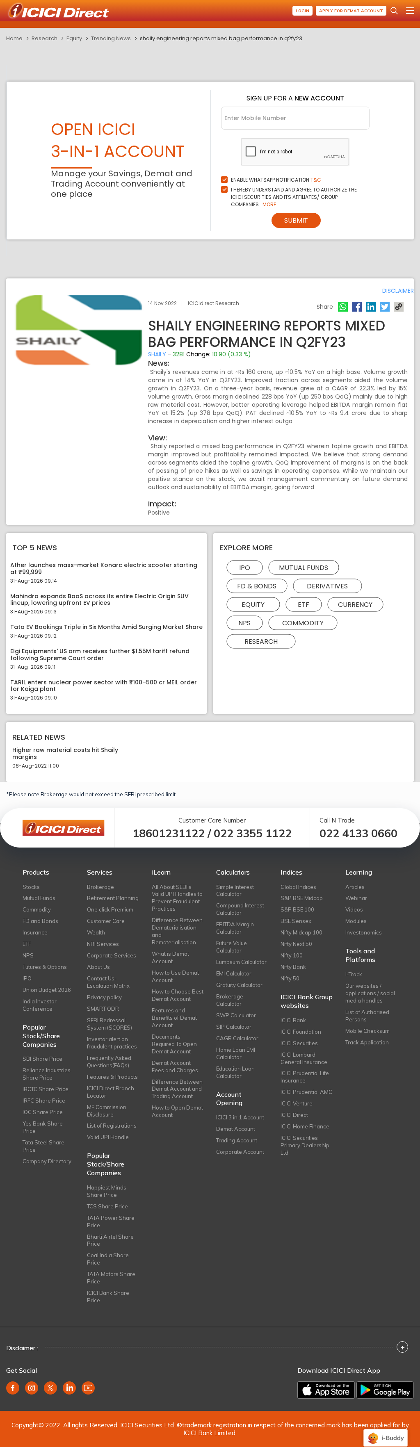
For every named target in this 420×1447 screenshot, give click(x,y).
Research (44, 38)
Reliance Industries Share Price (47, 1074)
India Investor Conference (40, 1005)
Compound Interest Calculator (240, 909)
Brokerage (100, 887)
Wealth (96, 932)
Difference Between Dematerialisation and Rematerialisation (177, 931)
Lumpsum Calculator (241, 962)
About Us (98, 967)
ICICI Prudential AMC (306, 1092)
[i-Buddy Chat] (385, 1432)
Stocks (31, 887)
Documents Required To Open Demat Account (174, 1044)
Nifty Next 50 (296, 944)
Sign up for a (295, 98)
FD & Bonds (256, 585)
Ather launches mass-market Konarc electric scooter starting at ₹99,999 (103, 569)
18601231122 (168, 833)
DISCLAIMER (398, 291)
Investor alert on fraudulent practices (112, 1043)
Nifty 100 (292, 955)
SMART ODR (103, 1008)
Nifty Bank (293, 967)
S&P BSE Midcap (302, 898)
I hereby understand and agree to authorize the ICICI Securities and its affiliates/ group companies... (294, 197)
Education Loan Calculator (235, 1072)
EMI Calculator (233, 973)
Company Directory (47, 1161)
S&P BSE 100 (297, 909)
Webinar (356, 898)
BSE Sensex (296, 921)
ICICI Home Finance (305, 1126)
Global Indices (298, 887)
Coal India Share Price (108, 1259)
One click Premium (110, 909)
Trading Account (236, 1140)
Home (14, 38)
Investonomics (363, 932)
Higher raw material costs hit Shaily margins (65, 754)
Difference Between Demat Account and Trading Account (177, 1089)
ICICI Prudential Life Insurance (305, 1077)
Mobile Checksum (367, 1031)
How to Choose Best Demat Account (177, 995)
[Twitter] (385, 307)
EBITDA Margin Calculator (235, 928)
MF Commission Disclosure (106, 1111)
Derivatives (327, 585)
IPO (244, 567)
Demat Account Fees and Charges (175, 1066)
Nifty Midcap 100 (301, 932)
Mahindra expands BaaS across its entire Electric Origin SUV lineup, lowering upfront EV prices (99, 600)
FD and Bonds (40, 921)
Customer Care (106, 921)
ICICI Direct (294, 1115)
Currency (355, 604)
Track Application (367, 1042)
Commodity (303, 622)
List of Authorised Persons (367, 1016)
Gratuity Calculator (239, 985)
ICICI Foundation (301, 1031)
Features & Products (112, 1076)
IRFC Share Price (44, 1100)
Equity (74, 38)
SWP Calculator (236, 1015)
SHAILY (157, 354)
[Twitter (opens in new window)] (50, 1388)
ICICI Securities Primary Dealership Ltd (305, 1145)
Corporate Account (240, 1151)
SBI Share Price (42, 1058)
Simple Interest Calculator (235, 891)
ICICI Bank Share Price (108, 1296)
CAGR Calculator (237, 1038)
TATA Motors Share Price (111, 1278)
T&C (315, 179)
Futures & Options (45, 967)
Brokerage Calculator (229, 1000)
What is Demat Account (170, 957)
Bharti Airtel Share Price (110, 1240)
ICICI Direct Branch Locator (110, 1092)
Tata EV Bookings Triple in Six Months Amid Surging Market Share (106, 627)
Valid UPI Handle (108, 1137)
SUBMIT (296, 220)
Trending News (111, 38)
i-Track (353, 974)
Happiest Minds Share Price (106, 1191)
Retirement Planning (113, 898)
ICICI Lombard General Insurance (304, 1058)
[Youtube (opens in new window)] (88, 1388)
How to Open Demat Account (177, 1111)
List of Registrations (112, 1125)
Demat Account (235, 1129)
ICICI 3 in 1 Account (240, 1117)
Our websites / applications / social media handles (370, 993)
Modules (356, 921)
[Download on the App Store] (326, 1390)
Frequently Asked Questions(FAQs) (109, 1062)
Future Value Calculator (231, 947)
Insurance (35, 932)
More (269, 204)
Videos (354, 909)
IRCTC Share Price (45, 1089)
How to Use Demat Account (175, 976)
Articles (355, 887)
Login (302, 11)
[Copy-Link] (399, 307)
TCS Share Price (107, 1206)
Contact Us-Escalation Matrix (108, 982)
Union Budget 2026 (47, 990)
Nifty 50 (290, 978)
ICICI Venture (297, 1103)
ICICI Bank (293, 1020)
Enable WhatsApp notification (276, 179)
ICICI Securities (299, 1043)
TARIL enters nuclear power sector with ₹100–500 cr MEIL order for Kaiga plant (103, 686)
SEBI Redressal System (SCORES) (109, 1024)
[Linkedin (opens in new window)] (69, 1388)
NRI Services (103, 944)
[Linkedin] (371, 307)
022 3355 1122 (253, 833)
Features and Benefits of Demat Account (174, 1017)
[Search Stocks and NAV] (394, 11)
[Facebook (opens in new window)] (12, 1388)
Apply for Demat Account (351, 11)
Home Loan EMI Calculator (235, 1053)
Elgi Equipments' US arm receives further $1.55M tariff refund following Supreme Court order (99, 655)
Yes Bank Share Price (43, 1127)
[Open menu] (410, 11)
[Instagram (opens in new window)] (31, 1388)
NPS (244, 622)
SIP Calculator (233, 1026)
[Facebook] (357, 307)
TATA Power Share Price (111, 1221)
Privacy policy (104, 997)
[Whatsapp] (343, 307)
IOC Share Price (43, 1112)
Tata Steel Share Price (43, 1146)
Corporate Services (111, 955)
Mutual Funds (303, 567)
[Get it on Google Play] (385, 1390)
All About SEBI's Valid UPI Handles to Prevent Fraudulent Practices (177, 898)
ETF (303, 604)
